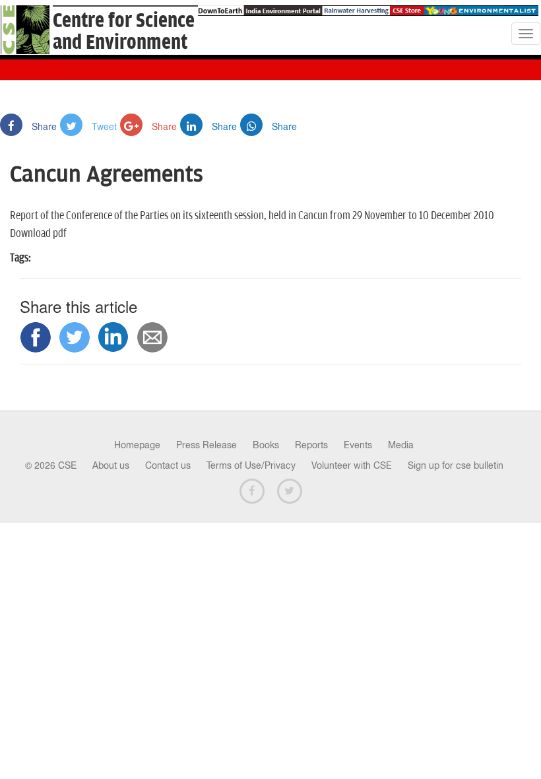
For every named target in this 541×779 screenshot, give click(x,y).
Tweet (103, 126)
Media (401, 445)
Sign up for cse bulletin (455, 465)
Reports (311, 445)
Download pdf (38, 233)
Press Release (206, 445)
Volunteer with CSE (351, 465)
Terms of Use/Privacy (251, 465)
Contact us (168, 465)
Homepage (137, 445)
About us (110, 465)
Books (266, 445)
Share (43, 126)
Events (358, 445)
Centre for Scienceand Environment (124, 31)
